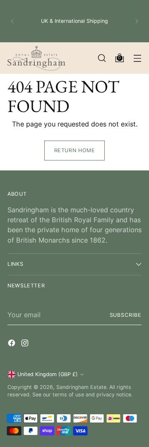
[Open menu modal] (137, 58)
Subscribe (126, 315)
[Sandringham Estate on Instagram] (26, 344)
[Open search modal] (101, 58)
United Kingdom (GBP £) (47, 374)
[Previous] (12, 21)
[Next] (136, 21)
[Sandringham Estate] (36, 58)
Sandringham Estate (81, 387)
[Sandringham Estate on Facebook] (12, 344)
